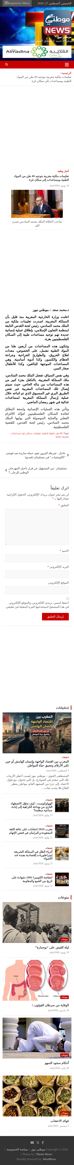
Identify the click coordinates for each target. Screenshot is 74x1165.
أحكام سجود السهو (57, 1063)
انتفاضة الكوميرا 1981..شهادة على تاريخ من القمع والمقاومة (32, 879)
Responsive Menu (19, 3)
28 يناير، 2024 (62, 1068)
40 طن (58, 433)
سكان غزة (27, 433)
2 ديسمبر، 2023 (61, 1126)
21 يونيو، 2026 (45, 886)
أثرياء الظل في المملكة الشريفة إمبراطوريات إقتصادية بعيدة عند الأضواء (33, 855)
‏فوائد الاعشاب (60, 1121)
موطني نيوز (64, 37)
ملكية (58, 436)
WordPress (49, 1159)
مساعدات (16, 433)
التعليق (63, 505)
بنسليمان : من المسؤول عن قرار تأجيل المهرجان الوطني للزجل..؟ (38, 470)
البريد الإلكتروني (58, 566)
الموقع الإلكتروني (58, 582)
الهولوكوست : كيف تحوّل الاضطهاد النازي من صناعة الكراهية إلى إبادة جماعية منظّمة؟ (31, 807)
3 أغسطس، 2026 (60, 770)
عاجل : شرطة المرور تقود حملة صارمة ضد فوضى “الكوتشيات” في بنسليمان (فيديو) (35, 455)
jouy (52, 185)
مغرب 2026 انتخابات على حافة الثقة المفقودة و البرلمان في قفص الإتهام (30, 831)
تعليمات (37, 433)
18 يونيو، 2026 (62, 952)
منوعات (63, 897)
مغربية (65, 436)
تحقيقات (62, 708)
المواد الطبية (48, 433)
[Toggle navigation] (66, 64)
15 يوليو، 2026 (45, 815)
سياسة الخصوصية (17, 1149)
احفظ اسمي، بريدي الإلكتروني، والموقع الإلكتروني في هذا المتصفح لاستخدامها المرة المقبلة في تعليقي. (37, 604)
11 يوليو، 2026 (45, 837)
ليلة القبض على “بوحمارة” (52, 947)
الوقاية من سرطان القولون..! (50, 1005)
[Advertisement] (37, 129)
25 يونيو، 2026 (45, 863)
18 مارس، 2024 (61, 1010)
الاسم (64, 550)
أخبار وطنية (63, 171)
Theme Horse (44, 1154)
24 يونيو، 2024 (62, 185)
